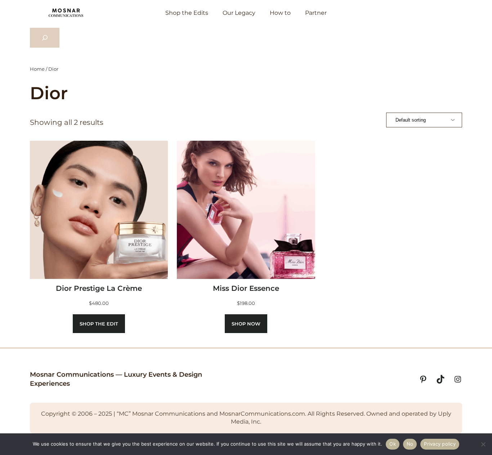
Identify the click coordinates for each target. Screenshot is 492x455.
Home (37, 69)
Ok (392, 444)
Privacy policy (440, 444)
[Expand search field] (44, 38)
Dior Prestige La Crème (99, 288)
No (410, 444)
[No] (483, 444)
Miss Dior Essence (246, 288)
